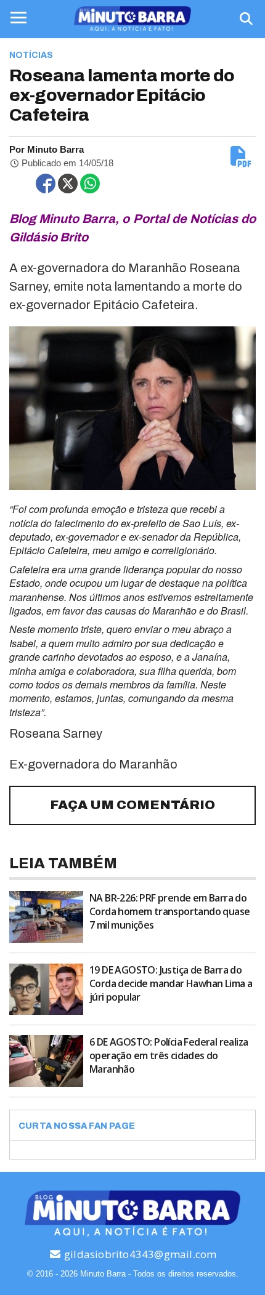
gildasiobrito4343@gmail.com (139, 1254)
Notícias (31, 55)
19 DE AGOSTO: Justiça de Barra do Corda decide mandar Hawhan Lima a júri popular (170, 983)
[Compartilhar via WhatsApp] (90, 183)
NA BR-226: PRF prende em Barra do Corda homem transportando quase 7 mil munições (169, 911)
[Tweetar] (68, 183)
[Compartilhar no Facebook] (45, 183)
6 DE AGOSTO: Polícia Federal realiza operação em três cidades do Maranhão (168, 1055)
